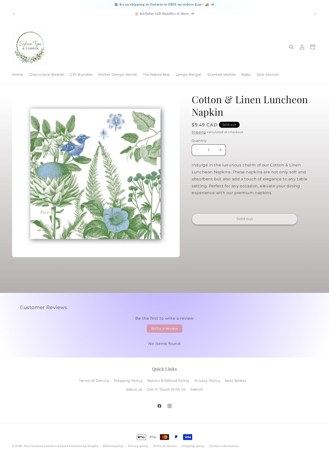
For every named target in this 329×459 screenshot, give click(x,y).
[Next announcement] (315, 13)
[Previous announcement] (13, 13)
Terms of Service (94, 380)
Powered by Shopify (84, 446)
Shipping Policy (128, 380)
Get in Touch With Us (166, 389)
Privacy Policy (207, 380)
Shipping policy (193, 446)
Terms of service (165, 446)
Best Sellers (235, 380)
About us (134, 389)
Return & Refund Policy (168, 380)
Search (197, 389)
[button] (291, 47)
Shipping (199, 132)
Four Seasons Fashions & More (46, 446)
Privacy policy (138, 446)
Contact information (224, 446)
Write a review (164, 328)
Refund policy (113, 446)
